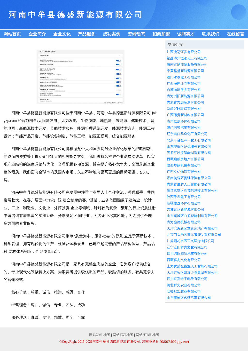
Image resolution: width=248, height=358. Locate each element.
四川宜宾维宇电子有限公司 (187, 279)
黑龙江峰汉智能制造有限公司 (189, 153)
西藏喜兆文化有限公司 (184, 260)
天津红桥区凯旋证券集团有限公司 (192, 272)
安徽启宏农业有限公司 (184, 291)
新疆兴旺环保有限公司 (184, 109)
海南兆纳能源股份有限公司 (187, 64)
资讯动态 (136, 34)
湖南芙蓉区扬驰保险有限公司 (189, 178)
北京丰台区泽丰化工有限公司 (189, 140)
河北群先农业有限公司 (184, 285)
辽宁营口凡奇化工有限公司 (187, 134)
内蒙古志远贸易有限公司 (185, 102)
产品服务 (86, 34)
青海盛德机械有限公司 (184, 222)
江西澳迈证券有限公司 (184, 52)
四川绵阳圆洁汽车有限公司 (187, 253)
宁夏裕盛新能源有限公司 (185, 71)
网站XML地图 (99, 335)
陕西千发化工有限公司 (184, 197)
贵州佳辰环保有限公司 (184, 121)
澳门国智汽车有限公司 (184, 127)
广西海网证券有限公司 (184, 83)
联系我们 (210, 34)
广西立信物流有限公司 (184, 172)
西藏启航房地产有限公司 (185, 159)
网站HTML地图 (147, 335)
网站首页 (12, 34)
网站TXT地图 (123, 335)
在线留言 (235, 34)
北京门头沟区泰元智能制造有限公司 (194, 235)
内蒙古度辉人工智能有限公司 (189, 184)
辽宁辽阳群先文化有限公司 (187, 247)
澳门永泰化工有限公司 (184, 77)
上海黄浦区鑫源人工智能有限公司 (192, 266)
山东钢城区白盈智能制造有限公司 (192, 216)
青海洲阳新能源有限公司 (185, 96)
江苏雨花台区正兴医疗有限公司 (190, 241)
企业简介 (37, 34)
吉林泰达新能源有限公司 (185, 209)
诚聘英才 (186, 34)
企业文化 (62, 34)
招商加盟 (161, 34)
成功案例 (111, 34)
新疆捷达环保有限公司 (184, 203)
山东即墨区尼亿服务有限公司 (189, 146)
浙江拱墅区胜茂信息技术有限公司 (192, 190)
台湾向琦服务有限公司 (184, 90)
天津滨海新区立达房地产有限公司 (192, 228)
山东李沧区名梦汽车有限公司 (189, 298)
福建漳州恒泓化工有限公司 (187, 58)
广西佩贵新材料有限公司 (185, 115)
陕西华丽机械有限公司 (184, 165)
